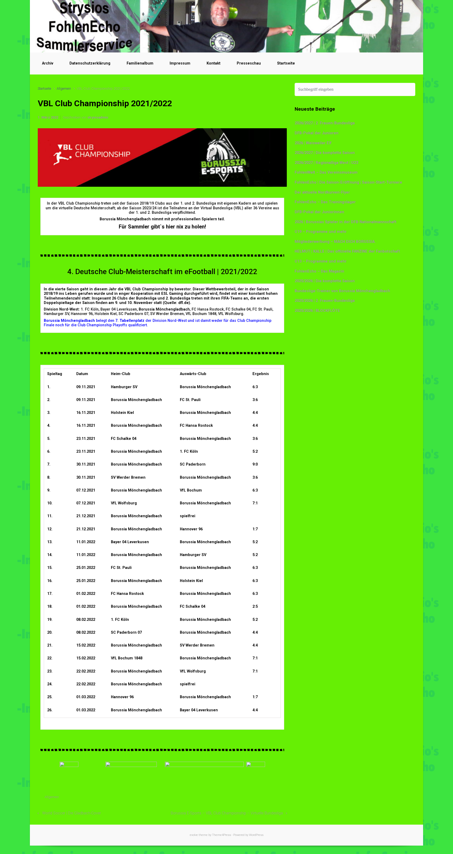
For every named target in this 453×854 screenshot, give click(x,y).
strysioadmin (97, 117)
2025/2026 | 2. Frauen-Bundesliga (325, 300)
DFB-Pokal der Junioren (316, 133)
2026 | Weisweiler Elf (313, 143)
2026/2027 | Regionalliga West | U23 (326, 163)
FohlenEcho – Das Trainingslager (325, 202)
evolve (194, 835)
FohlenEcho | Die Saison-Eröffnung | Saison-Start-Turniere (348, 182)
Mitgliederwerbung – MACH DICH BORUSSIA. (335, 241)
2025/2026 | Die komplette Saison (325, 281)
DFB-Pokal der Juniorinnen (319, 212)
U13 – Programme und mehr (321, 261)
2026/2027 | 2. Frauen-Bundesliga (325, 123)
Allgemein (64, 88)
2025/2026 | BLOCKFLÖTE (317, 310)
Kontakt (213, 63)
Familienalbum (140, 63)
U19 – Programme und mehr (321, 231)
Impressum (180, 63)
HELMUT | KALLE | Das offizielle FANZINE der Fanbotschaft (347, 251)
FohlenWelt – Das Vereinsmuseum (326, 172)
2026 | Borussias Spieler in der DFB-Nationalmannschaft (345, 222)
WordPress (256, 835)
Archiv (47, 63)
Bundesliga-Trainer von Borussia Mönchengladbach (342, 291)
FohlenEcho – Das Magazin (319, 271)
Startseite (286, 63)
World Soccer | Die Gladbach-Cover (71, 813)
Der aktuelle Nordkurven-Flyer (322, 192)
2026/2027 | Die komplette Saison (325, 153)
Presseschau (249, 63)
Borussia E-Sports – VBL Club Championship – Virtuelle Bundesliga (227, 813)
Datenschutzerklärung (89, 63)
